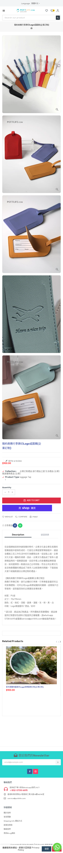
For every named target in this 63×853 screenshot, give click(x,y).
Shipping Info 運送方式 (13, 821)
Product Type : (12, 478)
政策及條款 (8, 825)
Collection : (11, 471)
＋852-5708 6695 (19, 790)
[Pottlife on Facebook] (29, 771)
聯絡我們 (7, 829)
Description (18, 535)
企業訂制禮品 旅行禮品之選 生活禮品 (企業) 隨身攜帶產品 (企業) (30, 472)
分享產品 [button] (8, 525)
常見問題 (7, 817)
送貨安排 (45, 535)
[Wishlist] (46, 10)
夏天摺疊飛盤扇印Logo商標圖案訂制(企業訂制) (25, 687)
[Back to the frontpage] (31, 28)
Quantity (6, 487)
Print (35, 517)
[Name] (58, 762)
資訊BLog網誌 (9, 833)
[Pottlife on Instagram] (35, 771)
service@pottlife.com (16, 798)
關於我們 (7, 813)
